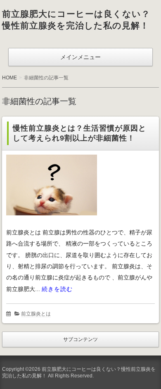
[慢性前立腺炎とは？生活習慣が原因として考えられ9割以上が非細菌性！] (51, 222)
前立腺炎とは (36, 314)
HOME (9, 78)
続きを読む (57, 289)
